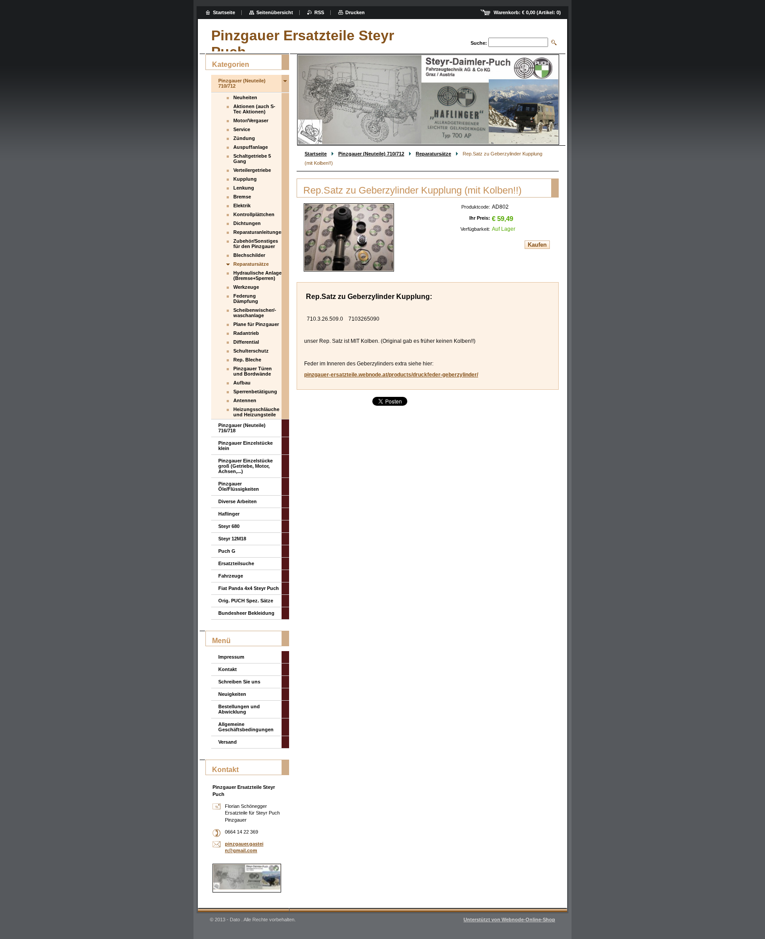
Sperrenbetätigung (255, 391)
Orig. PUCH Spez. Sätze (245, 600)
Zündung (244, 138)
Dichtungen (247, 223)
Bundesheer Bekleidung (246, 613)
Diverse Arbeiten (237, 501)
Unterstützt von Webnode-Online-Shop (509, 919)
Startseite (316, 153)
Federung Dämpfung (245, 298)
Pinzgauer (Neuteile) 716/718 (242, 428)
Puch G (227, 551)
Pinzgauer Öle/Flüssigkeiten (238, 486)
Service (241, 129)
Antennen (244, 400)
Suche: (479, 43)
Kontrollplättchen (253, 214)
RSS (319, 12)
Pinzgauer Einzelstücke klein (245, 445)
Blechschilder (249, 255)
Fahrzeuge (230, 575)
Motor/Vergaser (250, 120)
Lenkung (243, 187)
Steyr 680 (229, 526)
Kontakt (227, 669)
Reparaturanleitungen (257, 232)
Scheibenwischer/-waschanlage (254, 312)
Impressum (231, 657)
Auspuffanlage (250, 147)
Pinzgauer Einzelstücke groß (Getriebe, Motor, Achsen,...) (245, 466)
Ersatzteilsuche (236, 563)
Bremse (242, 196)
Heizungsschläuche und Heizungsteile (256, 412)
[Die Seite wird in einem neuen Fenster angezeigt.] (349, 237)
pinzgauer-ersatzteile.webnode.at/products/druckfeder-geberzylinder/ (391, 375)
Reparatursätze (433, 153)
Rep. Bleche (247, 359)
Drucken (355, 12)
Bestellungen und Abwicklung (239, 709)
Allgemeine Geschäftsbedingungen (246, 727)
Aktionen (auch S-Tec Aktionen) (254, 109)
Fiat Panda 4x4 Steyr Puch (248, 588)
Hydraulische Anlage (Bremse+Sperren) (257, 275)
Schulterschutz (251, 350)
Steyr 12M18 (232, 538)
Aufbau (242, 382)
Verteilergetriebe (252, 170)
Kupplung (245, 179)
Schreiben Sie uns (239, 681)
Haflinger (229, 513)
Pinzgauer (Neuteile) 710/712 (371, 153)
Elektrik (242, 205)
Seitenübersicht (274, 12)
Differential (246, 342)
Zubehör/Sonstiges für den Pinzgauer (255, 243)
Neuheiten (245, 97)
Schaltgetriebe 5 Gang (252, 158)
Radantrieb (246, 333)
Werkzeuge (246, 287)
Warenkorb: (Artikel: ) (527, 12)
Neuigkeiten (232, 694)
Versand (227, 742)
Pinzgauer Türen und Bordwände (252, 371)
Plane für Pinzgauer (256, 324)
